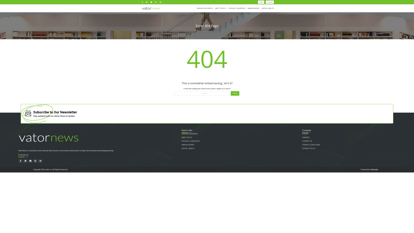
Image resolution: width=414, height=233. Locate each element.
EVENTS (305, 134)
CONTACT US (307, 141)
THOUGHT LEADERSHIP (191, 141)
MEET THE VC (187, 137)
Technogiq (374, 169)
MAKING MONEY (188, 145)
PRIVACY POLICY (308, 148)
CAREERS (306, 137)
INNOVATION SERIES (190, 134)
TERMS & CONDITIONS (311, 145)
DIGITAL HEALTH (188, 148)
